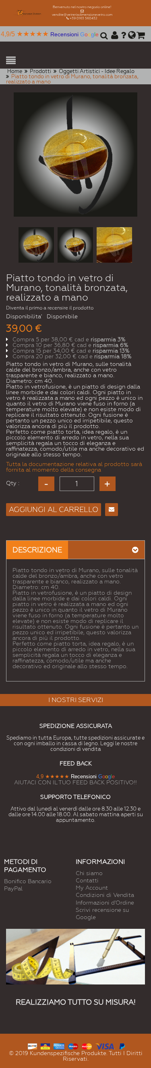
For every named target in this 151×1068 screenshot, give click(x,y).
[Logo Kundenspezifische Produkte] (29, 13)
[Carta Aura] (45, 1045)
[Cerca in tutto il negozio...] (103, 38)
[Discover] (32, 1045)
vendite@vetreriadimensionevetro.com (82, 15)
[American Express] (59, 1045)
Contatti (87, 880)
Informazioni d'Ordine (105, 902)
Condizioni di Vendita (105, 895)
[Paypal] (121, 1045)
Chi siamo (89, 873)
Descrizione (37, 549)
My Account (92, 887)
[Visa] (105, 1045)
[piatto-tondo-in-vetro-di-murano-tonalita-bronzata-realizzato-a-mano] (36, 245)
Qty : (12, 483)
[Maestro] (73, 1045)
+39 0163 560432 (83, 18)
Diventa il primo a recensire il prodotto (49, 308)
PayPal (13, 888)
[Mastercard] (87, 1045)
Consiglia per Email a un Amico (111, 509)
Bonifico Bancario (28, 881)
